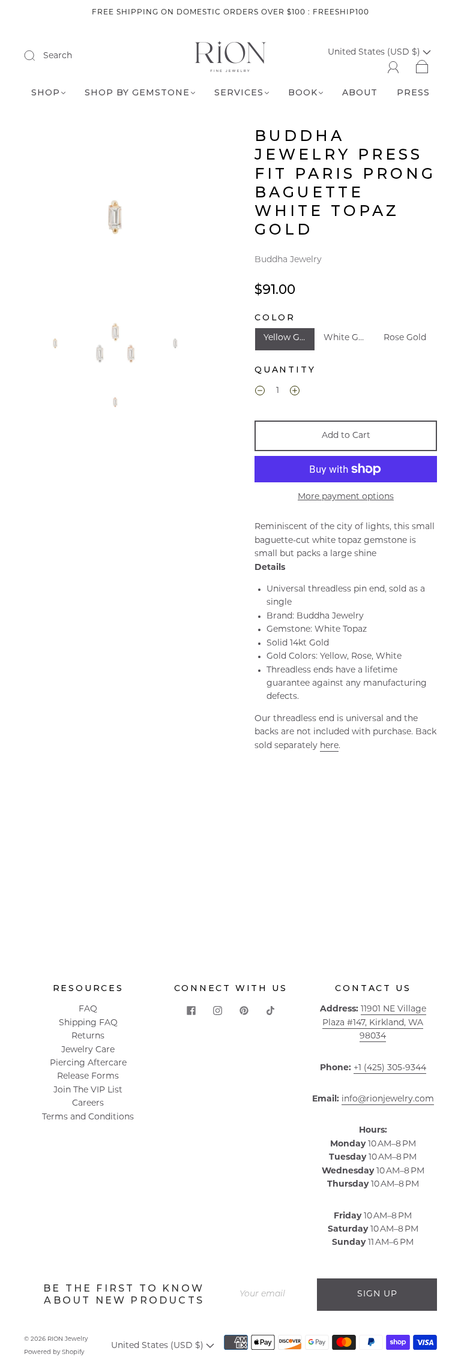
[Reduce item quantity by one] (260, 393)
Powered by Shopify (54, 1352)
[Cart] (422, 66)
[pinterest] (243, 1010)
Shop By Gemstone (137, 93)
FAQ (88, 1009)
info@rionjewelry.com (388, 1099)
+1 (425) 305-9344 (390, 1068)
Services (239, 93)
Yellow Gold (288, 338)
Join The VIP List (87, 1090)
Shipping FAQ (88, 1023)
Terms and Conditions (88, 1117)
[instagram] (217, 1010)
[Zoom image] (115, 219)
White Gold (348, 338)
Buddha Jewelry (288, 260)
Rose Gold (405, 338)
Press (413, 93)
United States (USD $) (158, 1345)
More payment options (346, 497)
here (329, 745)
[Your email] (273, 1294)
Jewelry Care (88, 1050)
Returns (87, 1036)
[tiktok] (270, 1010)
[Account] (393, 66)
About (360, 93)
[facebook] (191, 1010)
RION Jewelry (67, 1339)
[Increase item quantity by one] (295, 393)
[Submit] (37, 56)
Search (57, 56)
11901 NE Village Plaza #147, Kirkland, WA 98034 (374, 1023)
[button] (43, 219)
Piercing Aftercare (88, 1063)
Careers (88, 1103)
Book (303, 93)
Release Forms (88, 1076)
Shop (45, 93)
